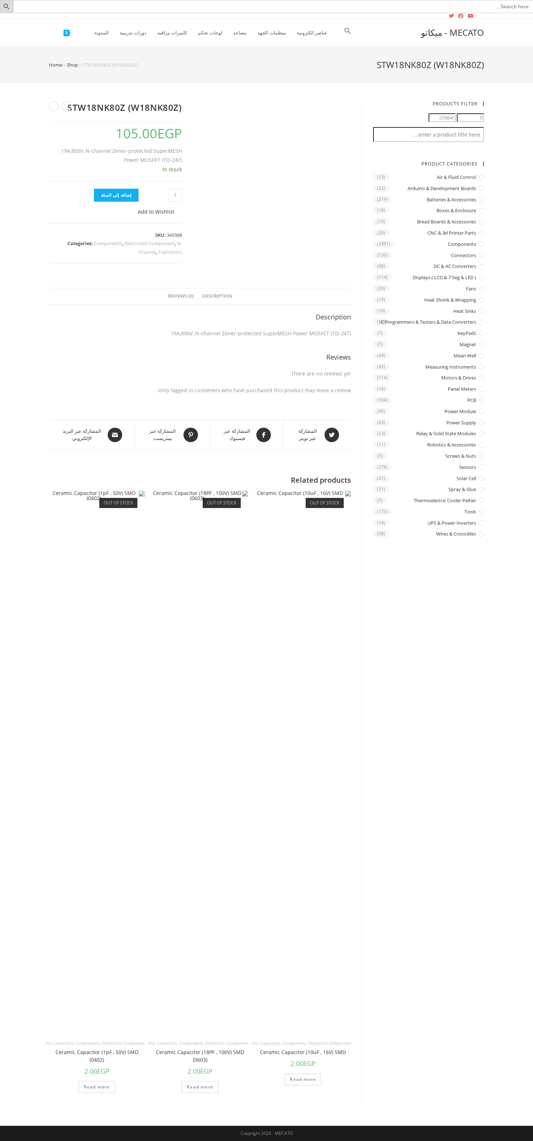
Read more (303, 1079)
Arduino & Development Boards (442, 188)
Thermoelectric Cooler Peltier (445, 500)
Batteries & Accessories (451, 199)
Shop (72, 65)
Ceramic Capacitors (262, 1043)
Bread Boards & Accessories (446, 221)
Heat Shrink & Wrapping (450, 300)
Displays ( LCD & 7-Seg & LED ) (444, 277)
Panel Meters (462, 389)
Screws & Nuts (460, 456)
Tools (470, 511)
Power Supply (461, 422)
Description (217, 296)
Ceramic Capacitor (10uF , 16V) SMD (303, 1052)
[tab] (217, 296)
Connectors (463, 255)
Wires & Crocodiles (456, 533)
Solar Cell (466, 478)
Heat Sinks (464, 311)
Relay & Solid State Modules (446, 433)
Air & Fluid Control (456, 177)
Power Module (460, 411)
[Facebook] (461, 16)
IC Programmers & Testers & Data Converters (427, 322)
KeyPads (467, 333)
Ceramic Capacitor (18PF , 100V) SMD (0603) (200, 1056)
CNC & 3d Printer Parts (451, 233)
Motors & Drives (458, 377)
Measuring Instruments (450, 367)
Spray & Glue (462, 489)
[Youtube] (471, 16)
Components (108, 243)
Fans (471, 288)
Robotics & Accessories (451, 444)
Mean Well (465, 355)
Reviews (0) (181, 296)
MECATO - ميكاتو (452, 32)
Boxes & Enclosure (456, 210)
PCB (471, 400)
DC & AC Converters (455, 266)
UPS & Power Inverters (451, 523)
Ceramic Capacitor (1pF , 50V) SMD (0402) (97, 1056)
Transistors (170, 252)
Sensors (467, 467)
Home (55, 65)
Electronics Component (149, 243)
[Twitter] (452, 16)
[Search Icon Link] (348, 32)
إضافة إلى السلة (116, 195)
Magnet (467, 344)
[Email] (480, 16)
